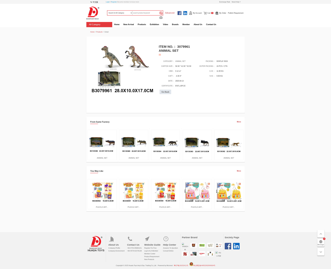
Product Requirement (151, 256)
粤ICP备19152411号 (181, 265)
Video (165, 24)
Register (114, 2)
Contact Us (211, 24)
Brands (175, 24)
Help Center (169, 245)
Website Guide (152, 245)
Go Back (165, 92)
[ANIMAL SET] (102, 155)
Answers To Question (170, 248)
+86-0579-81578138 (134, 251)
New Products (149, 259)
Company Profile (114, 248)
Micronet (170, 265)
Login (108, 2)
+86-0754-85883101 (134, 248)
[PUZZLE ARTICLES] (102, 204)
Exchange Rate (224, 2)
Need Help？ (236, 2)
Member (186, 24)
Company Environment (116, 251)
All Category (94, 24)
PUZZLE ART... (102, 207)
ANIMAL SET (180, 61)
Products (142, 24)
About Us (198, 24)
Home (116, 24)
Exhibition (154, 24)
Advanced (169, 13)
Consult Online (168, 251)
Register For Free (150, 248)
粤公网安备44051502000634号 (204, 265)
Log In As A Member (151, 251)
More (239, 122)
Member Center (149, 254)
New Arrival (128, 24)
